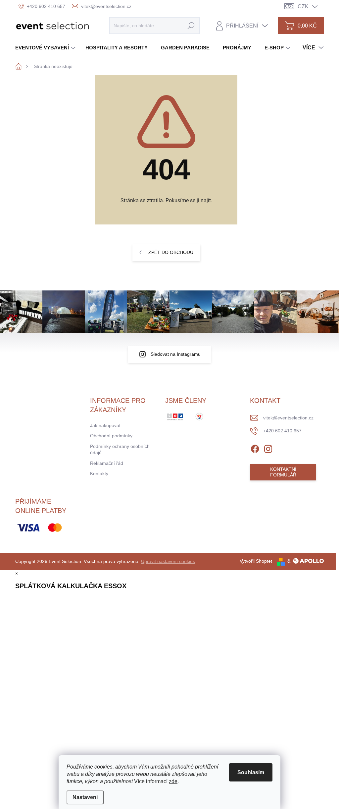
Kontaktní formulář (283, 472)
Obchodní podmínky (111, 435)
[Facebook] (255, 448)
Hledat (191, 25)
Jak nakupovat (105, 425)
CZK (303, 6)
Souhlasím (250, 772)
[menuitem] (46, 47)
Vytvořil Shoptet (256, 561)
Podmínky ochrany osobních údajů (120, 450)
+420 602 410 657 (282, 430)
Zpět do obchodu (170, 252)
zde (173, 781)
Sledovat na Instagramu (176, 354)
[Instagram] (268, 448)
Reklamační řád (106, 463)
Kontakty (99, 473)
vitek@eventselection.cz (288, 417)
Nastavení (85, 797)
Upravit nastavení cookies (168, 561)
